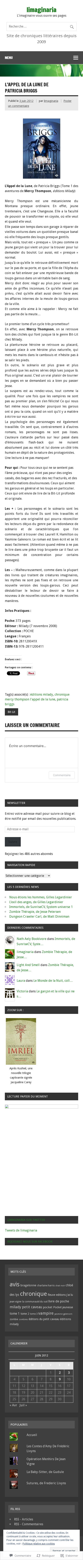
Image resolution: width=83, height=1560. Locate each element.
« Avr (13, 1405)
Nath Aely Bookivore (31, 939)
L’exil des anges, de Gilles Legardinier (36, 902)
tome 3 (33, 1313)
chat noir (60, 1285)
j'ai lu (69, 1294)
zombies (23, 1319)
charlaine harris (46, 1285)
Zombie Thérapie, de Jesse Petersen (35, 912)
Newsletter (16, 803)
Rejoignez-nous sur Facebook (30, 1241)
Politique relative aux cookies (39, 1543)
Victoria (22, 991)
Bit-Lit (11, 711)
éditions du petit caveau (44, 1319)
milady (15, 1307)
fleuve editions (57, 1294)
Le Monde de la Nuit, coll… (53, 981)
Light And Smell (28, 965)
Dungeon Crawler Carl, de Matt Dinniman (39, 916)
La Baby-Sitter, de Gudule (45, 1472)
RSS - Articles (23, 1519)
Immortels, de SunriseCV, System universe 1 (41, 907)
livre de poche (58, 1301)
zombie (14, 1319)
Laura (21, 981)
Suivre (12, 842)
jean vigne (15, 1301)
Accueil (32, 1435)
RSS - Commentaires (28, 1524)
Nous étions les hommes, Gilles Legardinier (40, 897)
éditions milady (41, 694)
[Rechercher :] (41, 26)
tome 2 (25, 1313)
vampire (46, 1313)
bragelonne (28, 1285)
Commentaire (62, 775)
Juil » (23, 1405)
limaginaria (51, 100)
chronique (33, 1293)
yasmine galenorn (63, 1314)
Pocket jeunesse (63, 1307)
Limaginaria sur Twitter (26, 1219)
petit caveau (32, 1307)
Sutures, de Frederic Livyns (46, 1483)
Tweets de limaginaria (21, 1230)
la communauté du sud (35, 1301)
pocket (47, 1307)
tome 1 (15, 1313)
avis (15, 1284)
